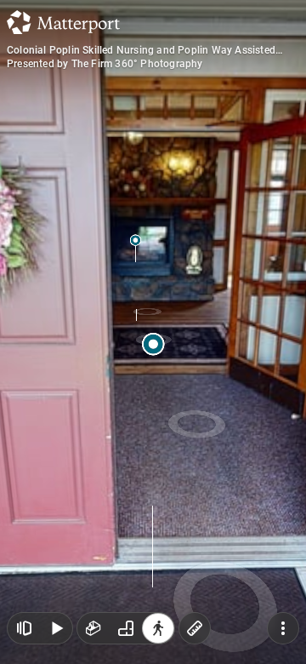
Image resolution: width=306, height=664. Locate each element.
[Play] (56, 628)
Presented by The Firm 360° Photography (105, 64)
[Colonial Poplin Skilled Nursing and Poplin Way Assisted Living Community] (153, 332)
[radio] (93, 628)
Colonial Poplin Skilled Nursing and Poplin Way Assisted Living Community (141, 50)
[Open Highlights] (23, 628)
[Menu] (283, 628)
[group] (125, 628)
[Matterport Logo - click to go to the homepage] (63, 22)
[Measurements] (194, 628)
